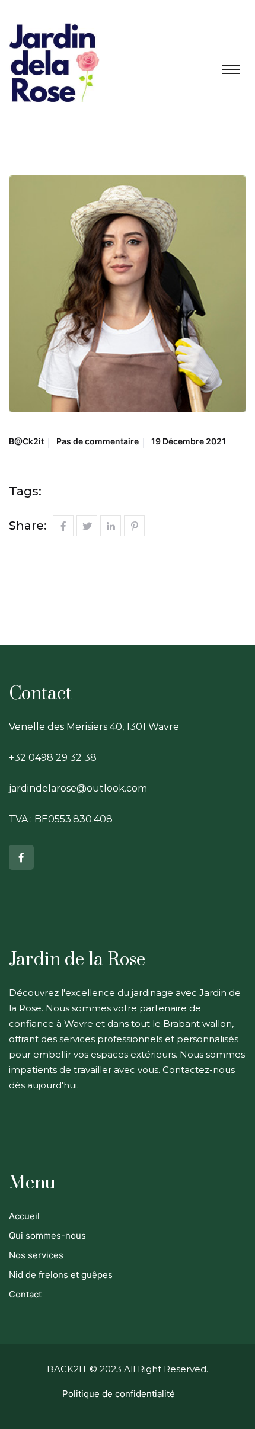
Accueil (24, 1216)
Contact (25, 1294)
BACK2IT (67, 1368)
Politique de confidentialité (118, 1393)
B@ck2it (26, 441)
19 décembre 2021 (188, 441)
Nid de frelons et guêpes (61, 1274)
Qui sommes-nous (47, 1235)
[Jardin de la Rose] (54, 61)
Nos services (36, 1255)
